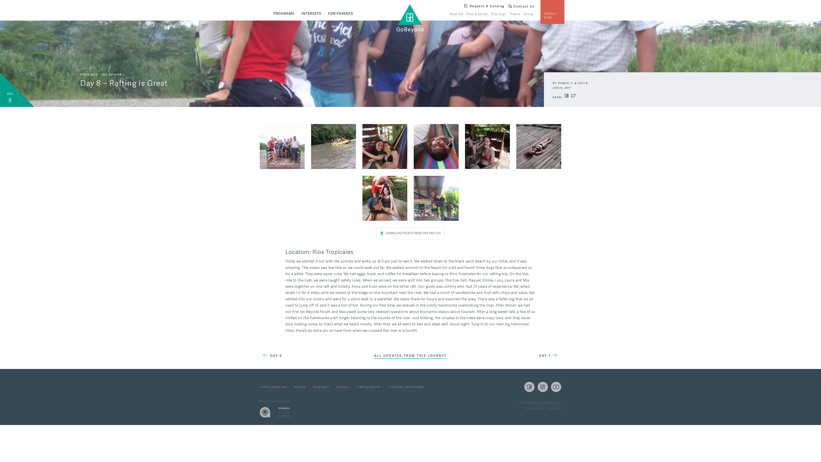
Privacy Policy (535, 408)
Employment (369, 387)
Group (529, 13)
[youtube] (556, 387)
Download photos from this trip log (413, 233)
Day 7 (545, 356)
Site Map (555, 408)
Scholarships (273, 387)
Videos (514, 13)
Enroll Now (550, 15)
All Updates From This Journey (410, 356)
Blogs (300, 387)
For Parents (340, 13)
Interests (311, 13)
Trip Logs (498, 13)
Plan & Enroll (477, 13)
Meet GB (456, 13)
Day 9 (276, 356)
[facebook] (529, 387)
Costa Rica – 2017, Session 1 (102, 74)
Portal (343, 387)
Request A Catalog (487, 6)
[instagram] (543, 387)
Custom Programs (406, 387)
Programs (284, 13)
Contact (321, 387)
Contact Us (524, 6)
